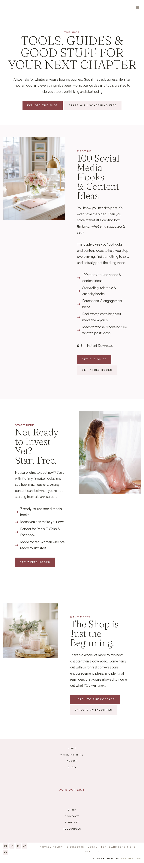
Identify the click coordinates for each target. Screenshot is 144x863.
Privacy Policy (51, 847)
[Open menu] (137, 7)
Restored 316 (131, 858)
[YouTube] (5, 852)
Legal (92, 847)
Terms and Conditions (118, 847)
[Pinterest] (18, 846)
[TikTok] (24, 846)
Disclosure (75, 847)
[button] (94, 359)
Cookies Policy (87, 851)
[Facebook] (5, 846)
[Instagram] (11, 846)
